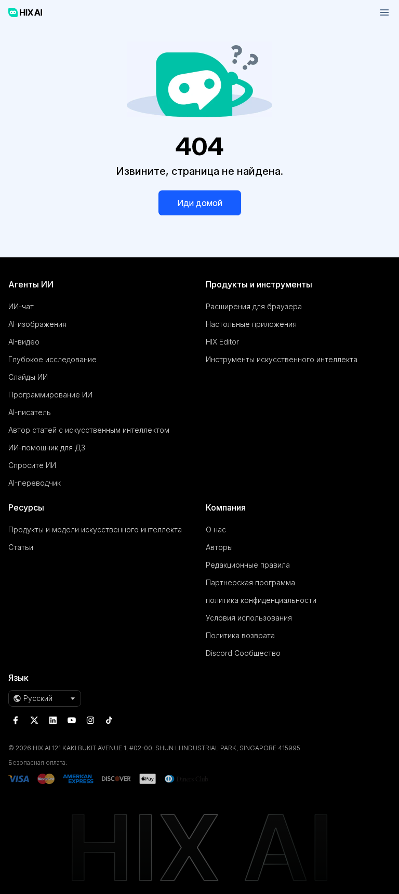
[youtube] (71, 720)
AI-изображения (37, 324)
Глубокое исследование (52, 359)
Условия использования (249, 617)
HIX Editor (222, 341)
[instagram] (90, 720)
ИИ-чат (21, 306)
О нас (216, 529)
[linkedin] (53, 720)
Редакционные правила (248, 564)
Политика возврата (240, 635)
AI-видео (23, 341)
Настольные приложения (251, 324)
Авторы (219, 547)
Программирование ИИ (50, 394)
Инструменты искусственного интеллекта (281, 359)
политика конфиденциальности (261, 600)
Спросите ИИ (32, 465)
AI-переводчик (34, 482)
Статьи (20, 547)
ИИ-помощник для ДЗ (46, 447)
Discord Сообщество (243, 653)
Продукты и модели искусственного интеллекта (95, 529)
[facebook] (15, 720)
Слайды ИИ (28, 377)
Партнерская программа (250, 582)
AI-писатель (29, 412)
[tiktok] (109, 720)
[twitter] (34, 720)
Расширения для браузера (254, 306)
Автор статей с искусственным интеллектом (88, 429)
